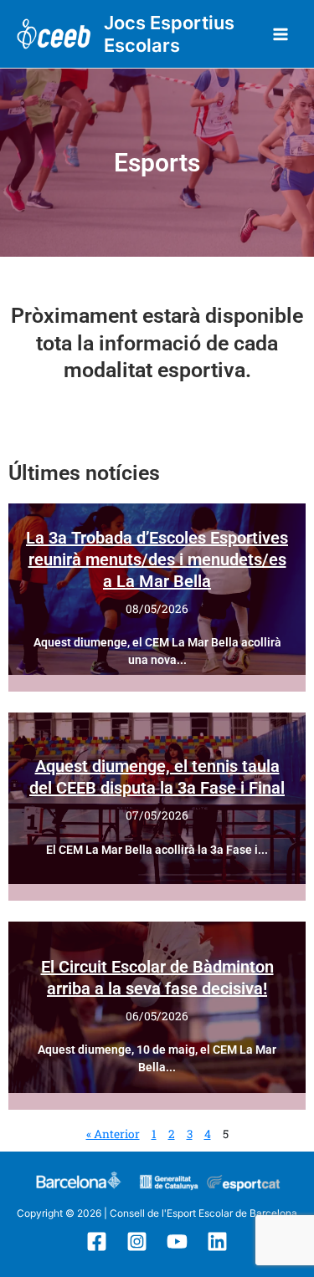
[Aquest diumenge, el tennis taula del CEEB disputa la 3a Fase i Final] (157, 798)
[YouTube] (177, 1241)
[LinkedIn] (217, 1241)
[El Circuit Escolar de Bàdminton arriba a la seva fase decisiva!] (157, 1007)
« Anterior (113, 1134)
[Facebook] (96, 1241)
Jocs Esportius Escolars (169, 34)
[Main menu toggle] (281, 34)
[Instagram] (136, 1241)
